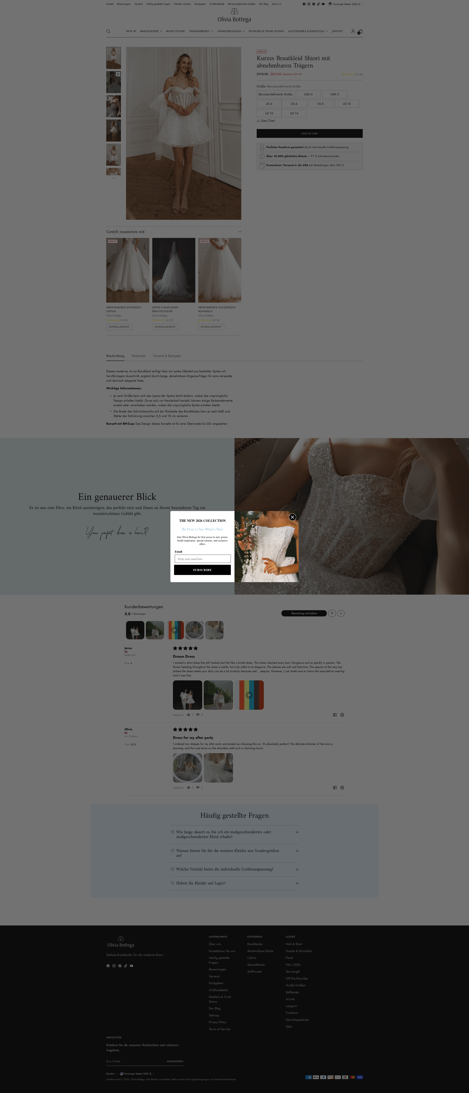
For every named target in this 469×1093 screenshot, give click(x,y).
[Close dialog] (292, 517)
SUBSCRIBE (202, 570)
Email (178, 551)
